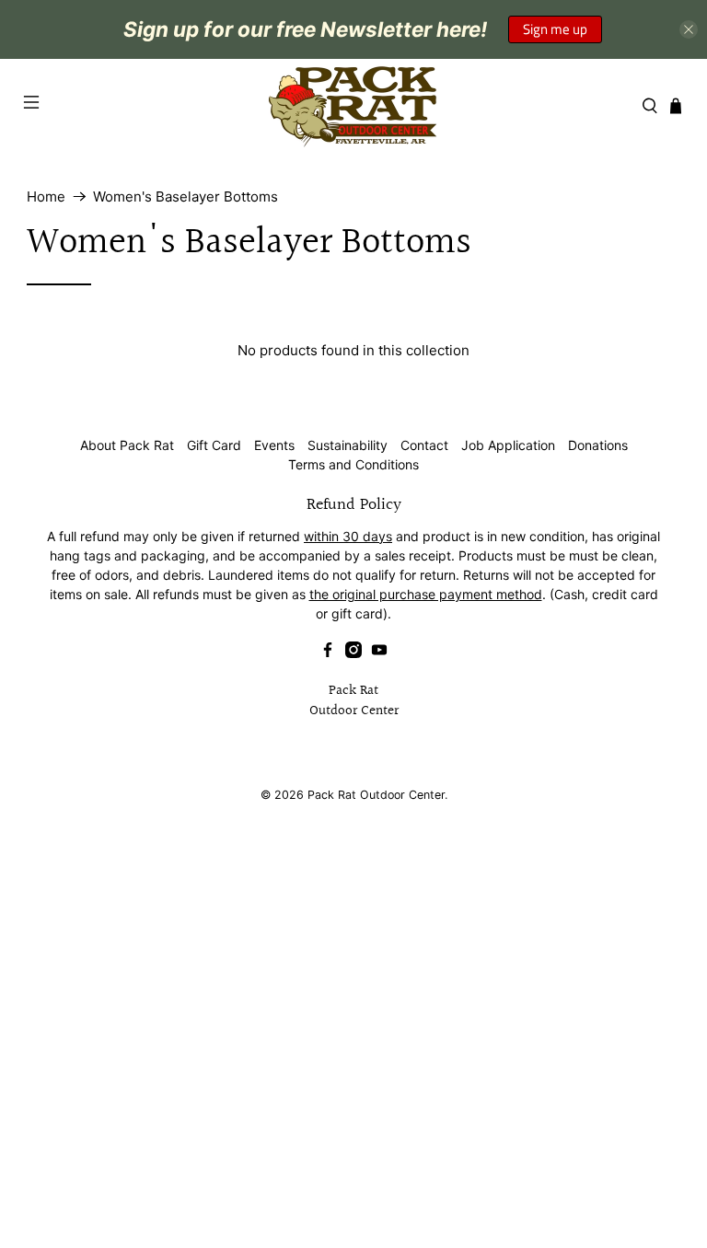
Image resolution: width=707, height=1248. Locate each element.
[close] (688, 29)
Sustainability (347, 445)
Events (274, 445)
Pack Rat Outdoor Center (376, 795)
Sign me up (555, 29)
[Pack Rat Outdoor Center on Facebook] (327, 653)
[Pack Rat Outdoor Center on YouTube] (379, 653)
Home (46, 196)
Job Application (508, 445)
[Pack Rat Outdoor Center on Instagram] (353, 653)
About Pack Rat (127, 445)
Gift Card (214, 445)
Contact (424, 445)
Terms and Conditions (353, 464)
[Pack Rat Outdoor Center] (353, 106)
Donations (598, 445)
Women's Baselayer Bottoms (185, 196)
